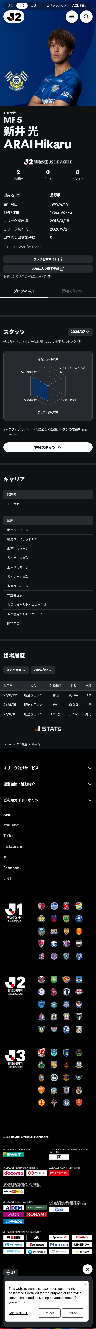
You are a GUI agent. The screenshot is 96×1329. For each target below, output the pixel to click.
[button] (72, 16)
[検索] (86, 16)
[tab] (24, 291)
